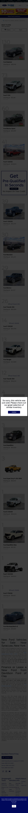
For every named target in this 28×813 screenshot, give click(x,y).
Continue (14, 412)
